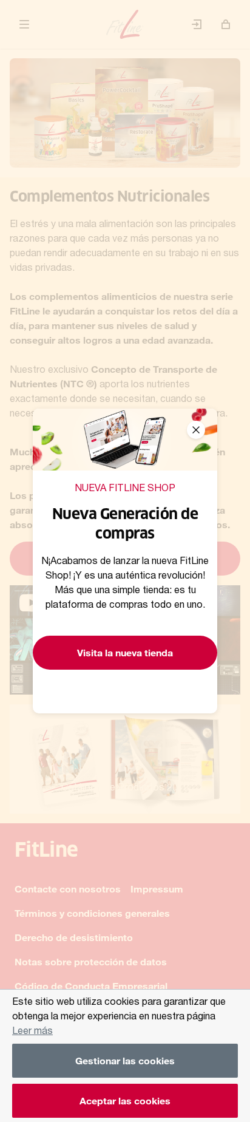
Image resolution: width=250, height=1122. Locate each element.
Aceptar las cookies (125, 1100)
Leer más (32, 1030)
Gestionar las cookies (125, 1060)
